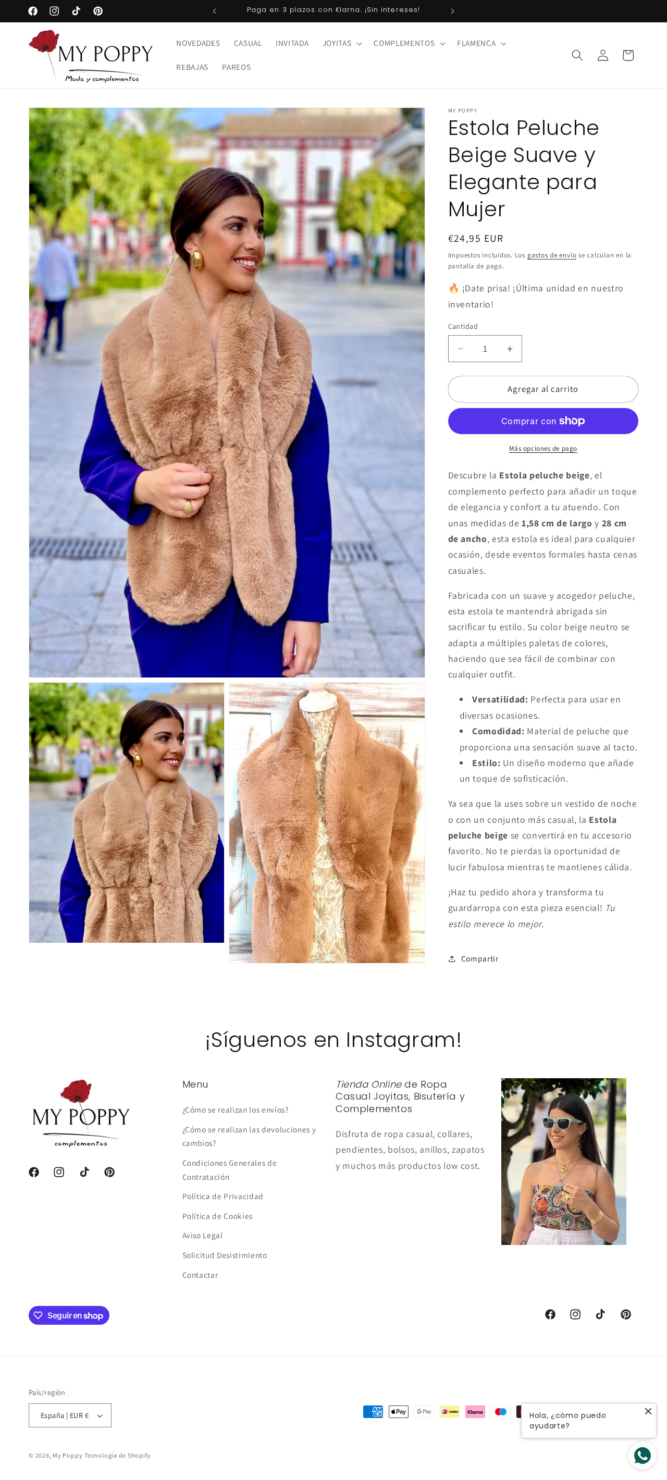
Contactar (200, 1274)
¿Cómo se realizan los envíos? (235, 1109)
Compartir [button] (480, 959)
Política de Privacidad (223, 1196)
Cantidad (463, 326)
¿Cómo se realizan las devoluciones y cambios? (249, 1136)
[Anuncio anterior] (214, 11)
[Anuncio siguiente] (452, 11)
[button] (341, 43)
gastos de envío (552, 255)
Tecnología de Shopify (117, 1455)
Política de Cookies (217, 1216)
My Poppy (67, 1455)
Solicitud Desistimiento (224, 1255)
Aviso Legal (202, 1235)
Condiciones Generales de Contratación (229, 1169)
